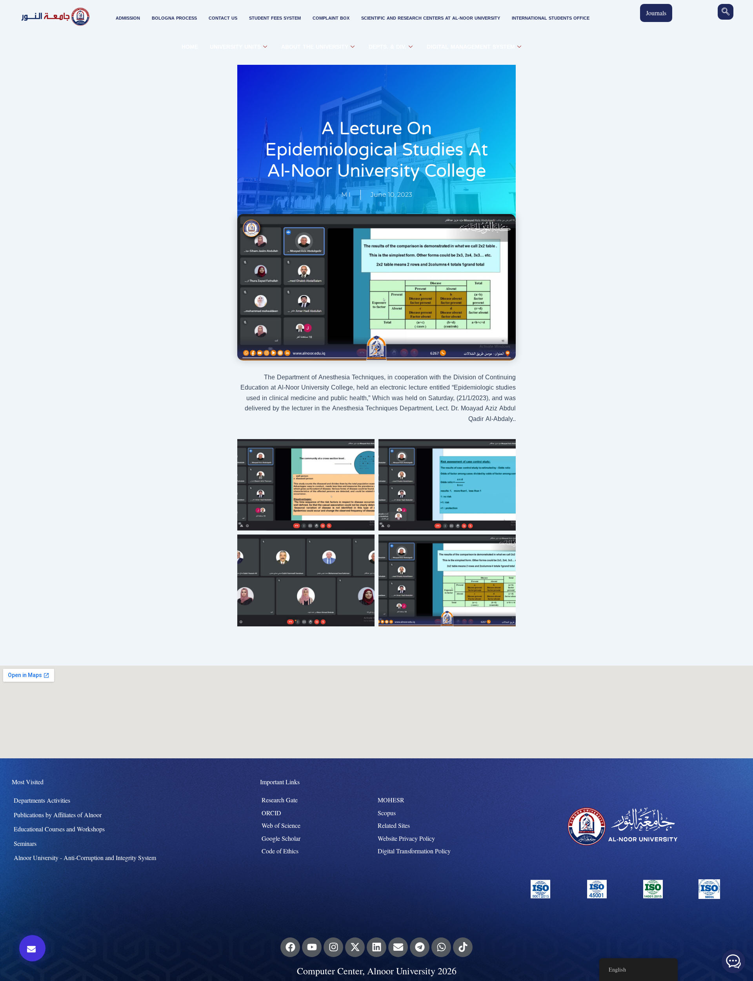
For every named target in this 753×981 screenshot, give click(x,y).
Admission (128, 18)
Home (190, 47)
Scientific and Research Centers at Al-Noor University (430, 18)
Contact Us (223, 18)
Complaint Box (331, 18)
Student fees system (275, 18)
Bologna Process (174, 18)
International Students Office (550, 18)
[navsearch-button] (725, 12)
